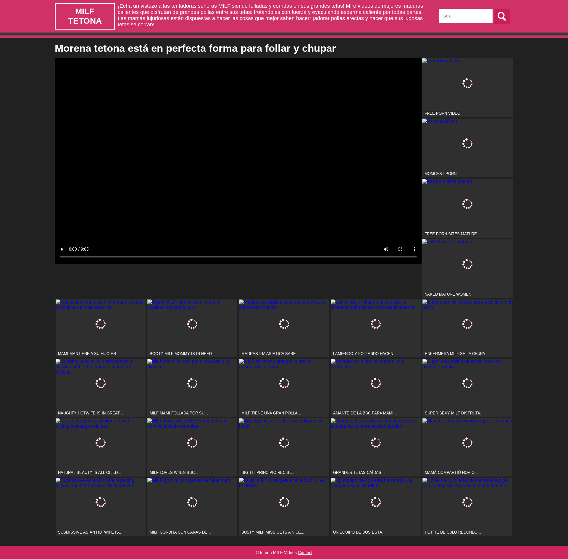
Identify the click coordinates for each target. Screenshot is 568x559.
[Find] (502, 16)
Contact (305, 552)
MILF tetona (85, 16)
